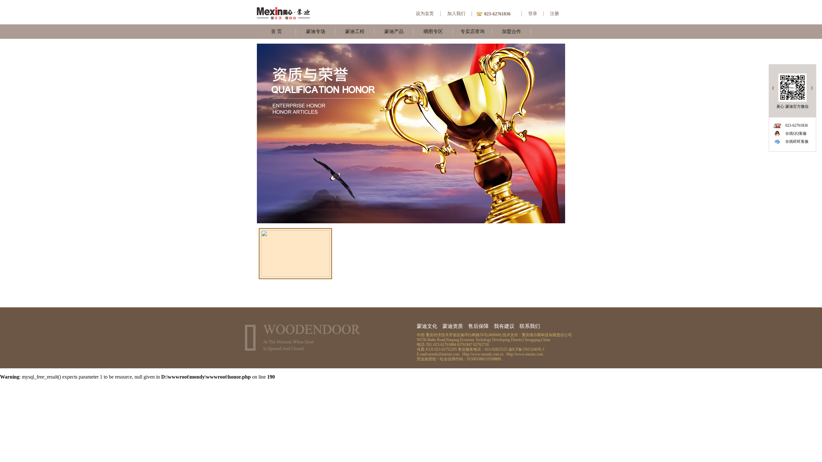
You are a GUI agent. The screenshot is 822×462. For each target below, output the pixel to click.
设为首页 (425, 13)
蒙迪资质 (452, 326)
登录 (532, 13)
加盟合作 (511, 31)
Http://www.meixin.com (524, 354)
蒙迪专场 (315, 31)
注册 (554, 13)
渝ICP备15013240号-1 (526, 349)
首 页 (276, 31)
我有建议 (504, 326)
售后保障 (478, 326)
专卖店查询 (472, 31)
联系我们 (530, 326)
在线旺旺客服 (797, 141)
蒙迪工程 (354, 31)
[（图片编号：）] (295, 275)
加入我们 (456, 13)
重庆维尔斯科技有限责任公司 (547, 335)
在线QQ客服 (796, 133)
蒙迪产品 (394, 31)
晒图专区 (433, 31)
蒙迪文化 (427, 326)
